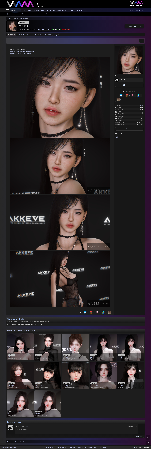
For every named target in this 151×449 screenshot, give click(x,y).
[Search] (143, 10)
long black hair (46, 29)
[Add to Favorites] (141, 41)
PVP (26, 426)
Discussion (38, 34)
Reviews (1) (21, 34)
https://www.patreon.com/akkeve (22, 51)
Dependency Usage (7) (52, 34)
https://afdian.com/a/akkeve (20, 53)
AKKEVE (22, 29)
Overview (11, 34)
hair (39, 29)
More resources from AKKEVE (21, 330)
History (29, 34)
